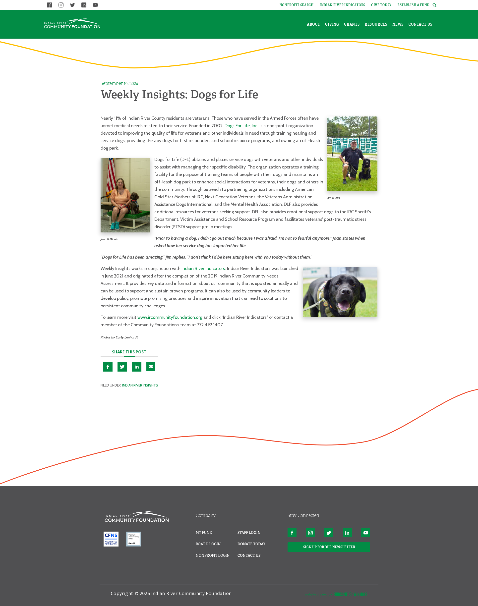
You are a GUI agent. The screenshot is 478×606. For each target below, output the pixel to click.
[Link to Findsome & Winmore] (336, 595)
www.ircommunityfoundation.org (169, 317)
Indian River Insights (140, 385)
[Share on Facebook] (108, 367)
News (398, 24)
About (313, 24)
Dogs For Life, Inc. (242, 125)
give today (381, 5)
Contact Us (420, 24)
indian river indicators (342, 5)
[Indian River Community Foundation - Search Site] (433, 5)
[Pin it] (122, 367)
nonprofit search (297, 5)
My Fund (204, 532)
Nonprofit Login (213, 555)
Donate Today (251, 544)
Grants (352, 24)
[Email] (150, 366)
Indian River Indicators (203, 268)
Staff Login (249, 532)
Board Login (208, 544)
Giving (332, 24)
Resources (376, 24)
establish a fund (413, 5)
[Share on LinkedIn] (136, 367)
